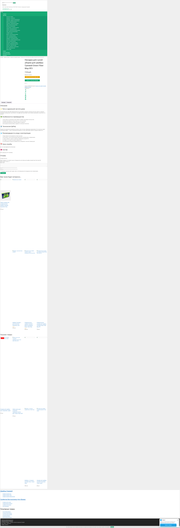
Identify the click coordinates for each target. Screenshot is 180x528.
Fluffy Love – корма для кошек (11, 45)
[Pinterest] (36, 99)
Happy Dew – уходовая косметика (11, 42)
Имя (1, 167)
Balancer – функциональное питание (12, 34)
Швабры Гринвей (7, 57)
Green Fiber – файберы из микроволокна (12, 20)
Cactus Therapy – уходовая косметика (12, 27)
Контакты (5, 55)
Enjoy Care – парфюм (9, 16)
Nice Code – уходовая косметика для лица (13, 39)
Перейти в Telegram (168, 525)
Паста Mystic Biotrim (7, 511)
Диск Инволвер (6, 506)
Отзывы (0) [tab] (9, 102)
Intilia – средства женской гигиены (12, 31)
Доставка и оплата (6, 53)
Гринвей (1, 57)
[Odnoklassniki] (36, 94)
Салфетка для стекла (7, 502)
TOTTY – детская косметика (11, 35)
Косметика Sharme (6, 515)
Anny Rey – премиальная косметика (12, 43)
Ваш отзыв (2, 162)
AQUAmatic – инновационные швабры (12, 23)
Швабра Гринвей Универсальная (9, 496)
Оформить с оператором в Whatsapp (32, 80)
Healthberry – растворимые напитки (12, 38)
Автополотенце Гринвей (7, 514)
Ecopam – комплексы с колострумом (12, 46)
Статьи (4, 51)
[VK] (36, 89)
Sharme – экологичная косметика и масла (13, 30)
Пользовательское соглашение (7, 521)
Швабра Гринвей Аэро (7, 493)
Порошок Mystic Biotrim (7, 513)
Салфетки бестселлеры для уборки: (13, 499)
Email (1, 169)
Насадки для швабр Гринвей (15, 57)
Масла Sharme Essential (7, 517)
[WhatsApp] (36, 93)
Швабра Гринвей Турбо (7, 495)
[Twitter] (36, 97)
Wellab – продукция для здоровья (11, 24)
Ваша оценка (3, 161)
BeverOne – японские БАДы (10, 26)
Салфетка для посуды (7, 504)
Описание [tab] (3, 102)
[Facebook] (36, 96)
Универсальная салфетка (7, 503)
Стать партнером (6, 52)
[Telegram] (36, 91)
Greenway (4, 4)
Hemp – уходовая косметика (11, 41)
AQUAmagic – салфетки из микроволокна (13, 19)
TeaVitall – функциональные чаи (11, 28)
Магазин (4, 15)
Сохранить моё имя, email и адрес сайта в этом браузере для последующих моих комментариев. (20, 171)
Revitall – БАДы (8, 49)
